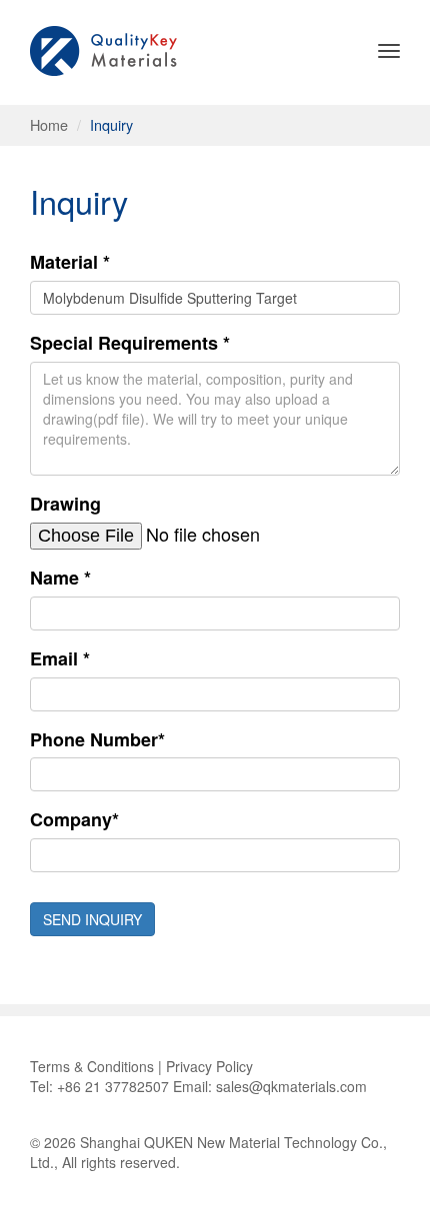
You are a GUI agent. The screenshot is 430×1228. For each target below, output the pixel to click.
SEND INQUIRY (92, 919)
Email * (60, 658)
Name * (60, 578)
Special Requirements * (130, 343)
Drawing (65, 504)
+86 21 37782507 (113, 1086)
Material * (70, 262)
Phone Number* (97, 739)
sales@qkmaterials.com (291, 1086)
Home (49, 124)
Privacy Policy (209, 1066)
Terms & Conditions (92, 1066)
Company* (74, 819)
